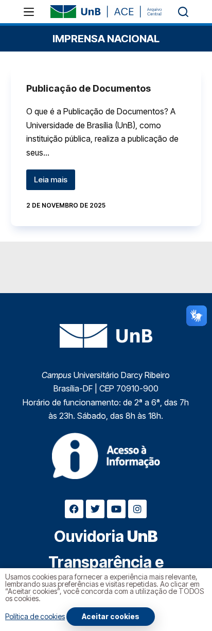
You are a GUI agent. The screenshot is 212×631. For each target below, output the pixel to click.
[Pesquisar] (183, 12)
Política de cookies (35, 616)
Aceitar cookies (110, 616)
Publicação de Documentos (88, 88)
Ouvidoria (106, 536)
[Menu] (29, 12)
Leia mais (54, 176)
